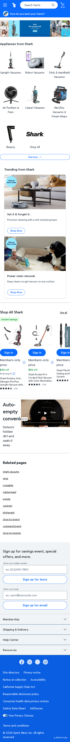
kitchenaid (8, 512)
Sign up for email (35, 605)
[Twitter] (37, 662)
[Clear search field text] (48, 5)
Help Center (11, 640)
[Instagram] (29, 662)
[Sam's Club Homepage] (14, 5)
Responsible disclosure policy (21, 694)
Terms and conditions (16, 725)
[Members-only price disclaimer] (24, 362)
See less (33, 157)
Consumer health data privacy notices (26, 701)
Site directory (11, 672)
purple (6, 499)
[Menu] (6, 5)
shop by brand (11, 519)
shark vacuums (11, 471)
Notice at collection (14, 680)
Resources (10, 650)
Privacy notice (32, 672)
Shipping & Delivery (15, 629)
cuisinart (7, 505)
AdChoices (36, 708)
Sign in (8, 352)
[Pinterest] (45, 662)
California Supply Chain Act (19, 687)
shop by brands (12, 533)
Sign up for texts (35, 579)
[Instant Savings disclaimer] (13, 373)
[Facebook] (22, 662)
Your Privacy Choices (21, 715)
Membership (11, 619)
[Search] (53, 5)
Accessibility (38, 680)
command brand (12, 526)
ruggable (8, 485)
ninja (5, 478)
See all (63, 312)
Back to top (61, 737)
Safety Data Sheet (14, 708)
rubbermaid (9, 492)
